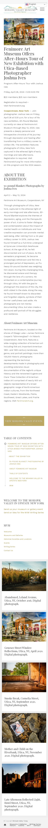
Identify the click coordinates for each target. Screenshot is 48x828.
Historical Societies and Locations (17, 539)
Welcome (8, 532)
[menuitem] (34, 9)
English (32, 4)
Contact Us (8, 550)
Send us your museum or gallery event (23, 509)
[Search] (34, 9)
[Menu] (40, 9)
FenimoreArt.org (25, 401)
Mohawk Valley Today (20, 821)
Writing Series (9, 547)
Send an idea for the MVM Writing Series (24, 512)
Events (7, 543)
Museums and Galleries (13, 535)
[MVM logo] (20, 9)
